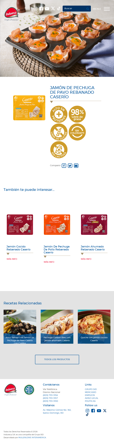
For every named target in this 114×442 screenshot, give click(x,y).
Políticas (90, 401)
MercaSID (90, 392)
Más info (12, 259)
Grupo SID (91, 389)
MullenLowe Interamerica (32, 437)
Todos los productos (57, 359)
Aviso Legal (91, 398)
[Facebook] (64, 166)
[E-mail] (76, 166)
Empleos (90, 395)
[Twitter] (70, 166)
